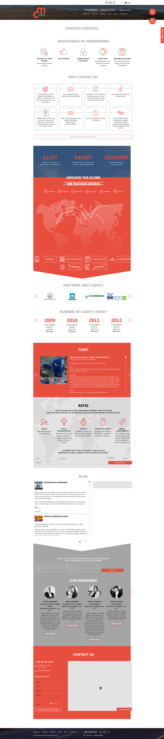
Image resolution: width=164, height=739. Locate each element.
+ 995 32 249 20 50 (90, 10)
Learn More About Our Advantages (83, 137)
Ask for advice (50, 633)
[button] (64, 373)
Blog (115, 14)
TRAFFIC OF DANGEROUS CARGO (56, 516)
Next (130, 296)
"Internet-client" (98, 735)
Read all (85, 541)
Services (103, 14)
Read (36, 507)
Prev (36, 296)
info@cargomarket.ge (125, 10)
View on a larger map (125, 709)
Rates (110, 14)
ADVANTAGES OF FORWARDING (55, 482)
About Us (86, 14)
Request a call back (108, 10)
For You (95, 14)
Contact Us (124, 14)
